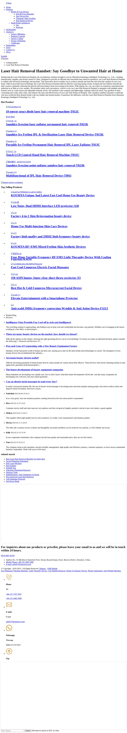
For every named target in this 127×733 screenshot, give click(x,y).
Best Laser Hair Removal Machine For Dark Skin (25, 459)
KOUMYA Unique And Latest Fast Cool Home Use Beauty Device (53, 195)
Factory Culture (17, 39)
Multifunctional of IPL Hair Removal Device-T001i (38, 175)
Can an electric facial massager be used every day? (31, 381)
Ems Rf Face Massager (25, 14)
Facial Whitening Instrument (17, 461)
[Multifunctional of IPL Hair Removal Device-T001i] (11, 172)
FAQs (8, 47)
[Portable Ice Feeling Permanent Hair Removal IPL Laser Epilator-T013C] (11, 141)
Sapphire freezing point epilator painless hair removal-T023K (45, 165)
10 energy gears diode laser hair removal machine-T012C (42, 111)
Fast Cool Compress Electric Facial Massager (40, 267)
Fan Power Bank (12, 481)
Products (9, 9)
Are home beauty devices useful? (22, 358)
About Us (10, 32)
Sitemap (42, 569)
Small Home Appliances (20, 23)
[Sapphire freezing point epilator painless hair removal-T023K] (18, 162)
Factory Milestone (18, 34)
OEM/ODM (11, 30)
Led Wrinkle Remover (56, 571)
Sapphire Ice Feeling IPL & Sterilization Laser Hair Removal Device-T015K (55, 134)
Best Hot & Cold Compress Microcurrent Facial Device (46, 288)
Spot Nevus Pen (22, 16)
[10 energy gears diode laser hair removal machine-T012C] (13, 107)
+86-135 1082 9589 (14, 598)
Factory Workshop (18, 41)
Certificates (15, 43)
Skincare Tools (12, 472)
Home (8, 7)
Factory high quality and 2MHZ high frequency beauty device (50, 236)
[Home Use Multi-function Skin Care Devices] (13, 223)
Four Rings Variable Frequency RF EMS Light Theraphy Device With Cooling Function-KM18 (61, 258)
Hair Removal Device (24, 21)
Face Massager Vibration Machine (14, 571)
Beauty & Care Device (20, 12)
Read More (10, 117)
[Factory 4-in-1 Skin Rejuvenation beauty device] (13, 213)
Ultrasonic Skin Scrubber (26, 18)
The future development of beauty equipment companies (34, 369)
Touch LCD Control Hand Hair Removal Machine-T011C (42, 154)
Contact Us (10, 50)
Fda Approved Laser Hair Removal (20, 477)
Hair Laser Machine (14, 463)
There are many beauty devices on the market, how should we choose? (41, 334)
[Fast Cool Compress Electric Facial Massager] (26, 264)
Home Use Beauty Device (76, 571)
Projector (19, 27)
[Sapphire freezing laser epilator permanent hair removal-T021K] (11, 121)
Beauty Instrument (95, 571)
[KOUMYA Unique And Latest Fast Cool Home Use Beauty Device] (26, 192)
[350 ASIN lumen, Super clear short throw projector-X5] (14, 274)
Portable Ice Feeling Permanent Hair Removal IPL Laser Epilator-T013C (53, 144)
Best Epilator (11, 466)
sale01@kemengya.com (15, 622)
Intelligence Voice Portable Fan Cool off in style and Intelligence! (38, 322)
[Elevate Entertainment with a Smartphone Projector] (15, 295)
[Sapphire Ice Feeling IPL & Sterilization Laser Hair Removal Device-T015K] (11, 131)
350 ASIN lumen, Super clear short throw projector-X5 (46, 277)
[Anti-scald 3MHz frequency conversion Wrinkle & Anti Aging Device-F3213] (12, 305)
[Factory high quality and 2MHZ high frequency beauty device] (13, 233)
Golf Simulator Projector (15, 479)
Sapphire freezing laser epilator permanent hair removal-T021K (47, 124)
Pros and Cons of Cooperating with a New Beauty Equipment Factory (41, 346)
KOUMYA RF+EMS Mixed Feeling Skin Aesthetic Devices (48, 246)
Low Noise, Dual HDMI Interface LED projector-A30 (45, 205)
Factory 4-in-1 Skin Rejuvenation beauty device (41, 216)
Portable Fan (11, 468)
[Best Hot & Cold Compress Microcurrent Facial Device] (14, 285)
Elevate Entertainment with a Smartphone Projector (44, 298)
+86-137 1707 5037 (14, 594)
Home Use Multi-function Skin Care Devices (39, 226)
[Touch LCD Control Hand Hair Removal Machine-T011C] (11, 151)
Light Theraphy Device (38, 571)
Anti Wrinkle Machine (112, 571)
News (8, 52)
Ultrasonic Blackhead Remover (18, 470)
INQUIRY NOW (8, 556)
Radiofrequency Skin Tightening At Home (22, 475)
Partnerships (11, 45)
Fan (17, 25)
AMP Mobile (52, 569)
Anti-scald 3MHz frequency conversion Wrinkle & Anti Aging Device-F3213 (59, 308)
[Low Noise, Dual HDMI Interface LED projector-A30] (15, 202)
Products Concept (18, 36)
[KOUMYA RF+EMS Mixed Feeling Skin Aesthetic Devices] (13, 243)
